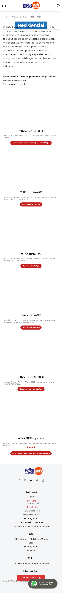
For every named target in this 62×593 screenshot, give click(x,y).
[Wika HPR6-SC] (22, 291)
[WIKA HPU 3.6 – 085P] (22, 353)
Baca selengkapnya (31, 204)
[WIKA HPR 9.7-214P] (22, 107)
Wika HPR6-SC (31, 315)
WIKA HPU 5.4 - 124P (31, 438)
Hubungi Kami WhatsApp (31, 389)
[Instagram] (25, 480)
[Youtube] (31, 480)
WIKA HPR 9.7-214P (31, 130)
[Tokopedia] (43, 480)
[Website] (37, 480)
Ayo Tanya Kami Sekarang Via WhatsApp (31, 143)
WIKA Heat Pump (20, 17)
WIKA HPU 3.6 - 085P (31, 376)
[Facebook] (19, 480)
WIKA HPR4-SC (31, 253)
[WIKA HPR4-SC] (22, 230)
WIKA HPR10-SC (31, 192)
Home (6, 17)
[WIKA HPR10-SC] (22, 168)
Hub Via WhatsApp (31, 266)
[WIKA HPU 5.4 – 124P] (22, 415)
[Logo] (33, 471)
